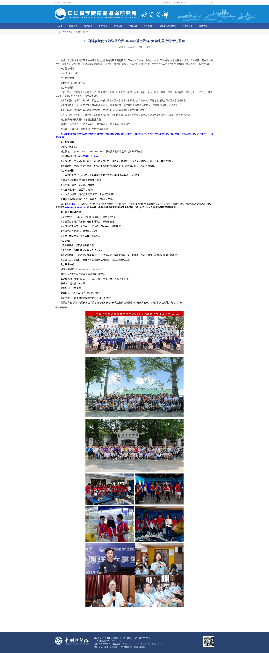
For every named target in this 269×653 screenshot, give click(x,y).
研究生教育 (67, 32)
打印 (140, 47)
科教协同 (203, 26)
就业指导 (148, 26)
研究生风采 (187, 26)
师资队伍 (88, 26)
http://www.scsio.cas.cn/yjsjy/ (89, 269)
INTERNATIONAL (167, 26)
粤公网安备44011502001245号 (108, 641)
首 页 (60, 26)
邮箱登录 (167, 3)
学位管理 (133, 26)
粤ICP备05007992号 (142, 638)
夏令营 (85, 32)
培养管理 (118, 26)
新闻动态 (73, 26)
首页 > (60, 32)
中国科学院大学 (180, 3)
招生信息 (103, 26)
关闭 (147, 47)
